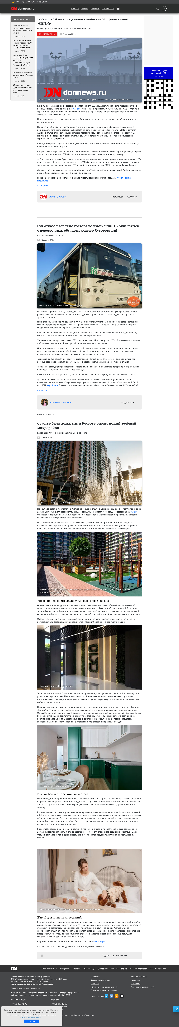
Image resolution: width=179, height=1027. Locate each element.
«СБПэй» (76, 108)
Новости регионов (158, 968)
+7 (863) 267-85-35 (59, 1004)
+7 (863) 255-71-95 (19, 1004)
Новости (75, 8)
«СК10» (133, 511)
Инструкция (65, 968)
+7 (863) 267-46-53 (59, 1006)
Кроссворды (89, 968)
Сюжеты (84, 8)
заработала (52, 385)
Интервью (95, 8)
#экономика (43, 185)
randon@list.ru (57, 1009)
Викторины (103, 968)
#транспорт (42, 390)
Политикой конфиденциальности (31, 1017)
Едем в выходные (49, 968)
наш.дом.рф (99, 941)
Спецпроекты (108, 8)
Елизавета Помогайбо (60, 402)
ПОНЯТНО (32, 1021)
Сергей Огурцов (57, 196)
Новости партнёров (138, 968)
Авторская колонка (119, 968)
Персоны (77, 968)
